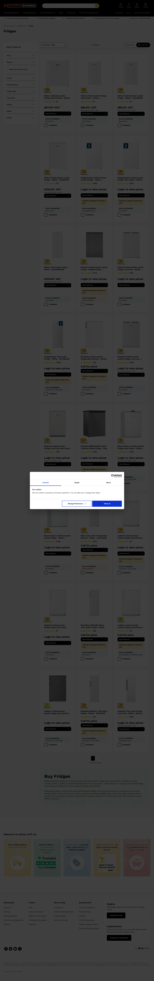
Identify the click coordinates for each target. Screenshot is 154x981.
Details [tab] (77, 482)
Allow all (107, 504)
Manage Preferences (75, 504)
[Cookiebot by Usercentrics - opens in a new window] (113, 475)
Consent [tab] (45, 482)
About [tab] (108, 482)
